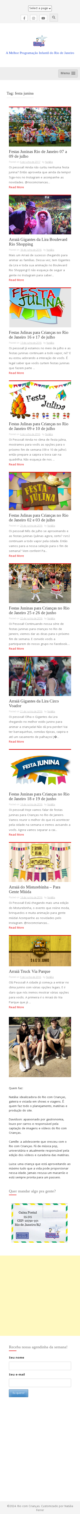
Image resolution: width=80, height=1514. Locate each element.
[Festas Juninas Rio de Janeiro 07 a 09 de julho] (40, 127)
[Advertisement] (40, 1296)
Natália (49, 162)
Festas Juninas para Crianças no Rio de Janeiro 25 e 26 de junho (39, 610)
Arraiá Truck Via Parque (29, 971)
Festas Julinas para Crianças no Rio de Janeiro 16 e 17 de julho (38, 334)
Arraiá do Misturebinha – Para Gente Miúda (34, 889)
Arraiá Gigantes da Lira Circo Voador (34, 703)
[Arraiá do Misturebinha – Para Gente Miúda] (40, 862)
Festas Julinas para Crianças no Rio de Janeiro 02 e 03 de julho (38, 517)
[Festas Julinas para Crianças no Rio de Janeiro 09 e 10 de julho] (40, 400)
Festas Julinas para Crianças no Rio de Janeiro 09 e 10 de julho (38, 426)
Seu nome (16, 1357)
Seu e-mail (17, 1374)
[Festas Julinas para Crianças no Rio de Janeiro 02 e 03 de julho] (40, 491)
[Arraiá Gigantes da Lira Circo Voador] (40, 676)
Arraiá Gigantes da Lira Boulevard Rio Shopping (38, 241)
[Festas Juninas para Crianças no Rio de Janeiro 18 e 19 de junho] (40, 769)
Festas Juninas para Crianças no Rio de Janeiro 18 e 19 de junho (39, 796)
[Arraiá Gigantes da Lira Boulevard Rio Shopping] (40, 215)
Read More (16, 187)
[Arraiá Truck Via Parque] (40, 951)
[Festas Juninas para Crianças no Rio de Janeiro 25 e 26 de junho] (40, 583)
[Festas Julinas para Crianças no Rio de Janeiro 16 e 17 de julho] (40, 307)
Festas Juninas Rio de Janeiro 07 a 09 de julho (38, 154)
